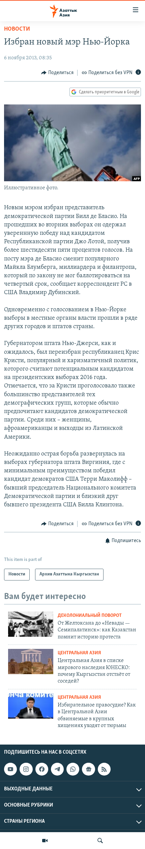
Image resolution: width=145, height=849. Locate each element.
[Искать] (100, 840)
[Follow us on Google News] (88, 769)
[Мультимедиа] (45, 840)
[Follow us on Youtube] (10, 769)
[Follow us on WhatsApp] (72, 769)
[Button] (57, 72)
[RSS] (104, 769)
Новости (17, 29)
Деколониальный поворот (90, 615)
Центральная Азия (79, 653)
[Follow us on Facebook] (41, 769)
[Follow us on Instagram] (26, 769)
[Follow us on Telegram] (57, 769)
